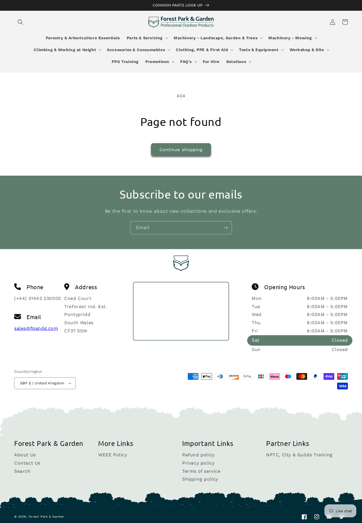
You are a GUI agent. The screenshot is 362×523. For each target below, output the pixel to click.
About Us (25, 455)
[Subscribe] (225, 227)
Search (22, 471)
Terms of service (201, 471)
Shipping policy (200, 479)
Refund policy (198, 455)
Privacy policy (198, 463)
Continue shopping (181, 149)
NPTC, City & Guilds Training (299, 455)
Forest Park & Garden (46, 516)
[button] (20, 22)
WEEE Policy (112, 455)
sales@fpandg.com (36, 328)
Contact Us (27, 463)
